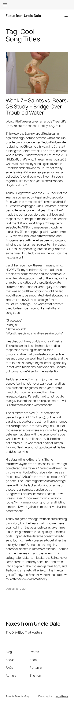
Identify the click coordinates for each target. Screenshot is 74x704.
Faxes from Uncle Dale (23, 15)
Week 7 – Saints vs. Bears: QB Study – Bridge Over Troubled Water (37, 106)
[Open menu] (66, 15)
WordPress (62, 696)
